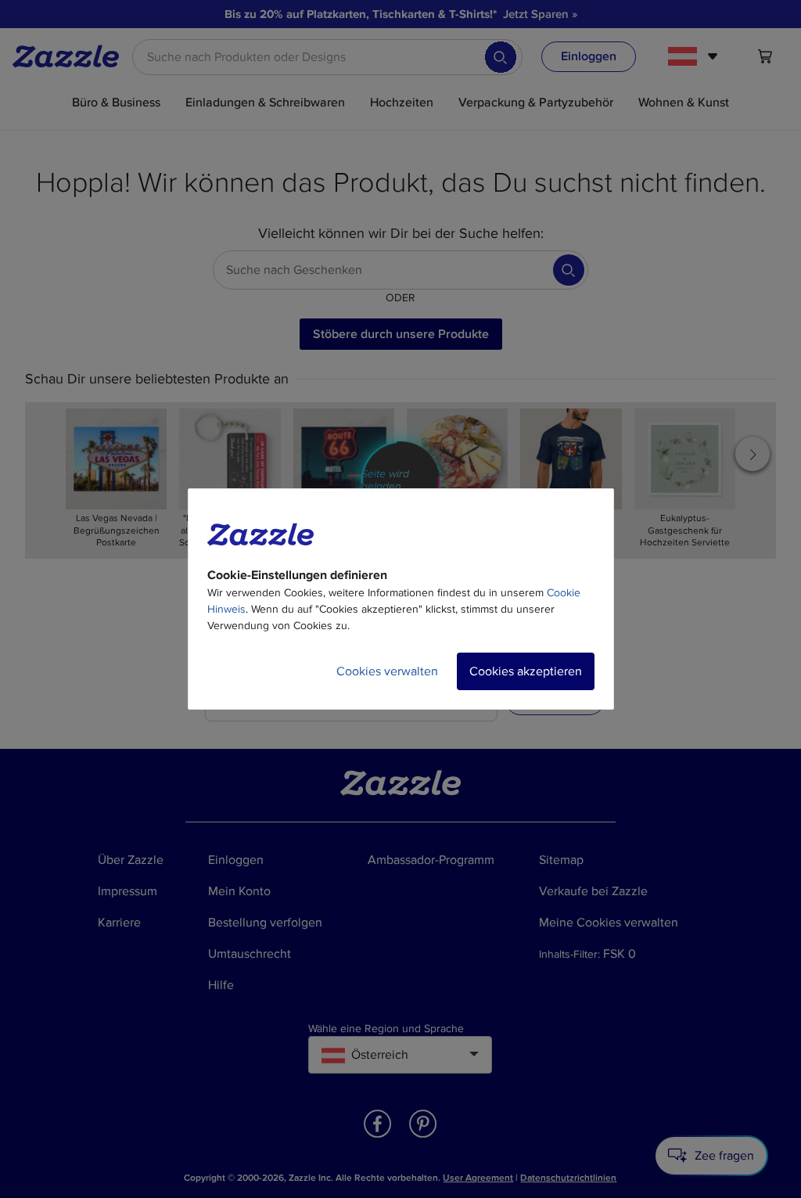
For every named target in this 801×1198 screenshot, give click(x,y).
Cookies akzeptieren (525, 671)
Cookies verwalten (387, 671)
